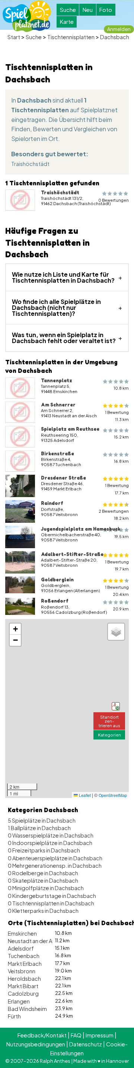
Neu (88, 9)
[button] (116, 706)
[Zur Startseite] (27, 16)
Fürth (14, 1016)
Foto (105, 9)
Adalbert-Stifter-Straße (72, 554)
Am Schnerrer (58, 405)
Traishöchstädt (30, 163)
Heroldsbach (24, 978)
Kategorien (109, 734)
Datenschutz (85, 1044)
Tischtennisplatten (71, 37)
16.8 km (121, 461)
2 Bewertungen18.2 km (114, 515)
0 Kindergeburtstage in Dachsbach (52, 895)
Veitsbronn (21, 971)
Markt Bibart (23, 986)
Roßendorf (54, 601)
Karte (67, 21)
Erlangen (19, 1001)
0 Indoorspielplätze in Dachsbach (50, 842)
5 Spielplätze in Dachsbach (42, 820)
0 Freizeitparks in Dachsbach (44, 850)
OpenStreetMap (113, 795)
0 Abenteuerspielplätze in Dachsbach (55, 858)
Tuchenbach (23, 955)
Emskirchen (22, 933)
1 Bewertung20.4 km (117, 591)
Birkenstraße (57, 453)
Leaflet (84, 795)
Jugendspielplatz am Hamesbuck (80, 529)
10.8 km (121, 388)
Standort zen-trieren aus (109, 721)
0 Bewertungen (113, 200)
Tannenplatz (56, 380)
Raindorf (52, 503)
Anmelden (119, 29)
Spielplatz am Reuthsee (70, 429)
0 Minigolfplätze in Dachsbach (46, 888)
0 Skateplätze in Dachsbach (43, 880)
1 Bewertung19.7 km (117, 565)
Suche (68, 9)
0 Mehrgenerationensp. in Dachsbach (55, 865)
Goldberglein (57, 579)
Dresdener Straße (63, 478)
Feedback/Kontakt (42, 1035)
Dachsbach (114, 37)
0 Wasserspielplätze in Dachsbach (50, 835)
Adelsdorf (21, 948)
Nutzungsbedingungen (35, 1044)
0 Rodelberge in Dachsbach (43, 873)
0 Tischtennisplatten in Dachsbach (51, 903)
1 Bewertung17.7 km (117, 489)
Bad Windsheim (27, 1008)
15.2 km (121, 436)
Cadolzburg (23, 993)
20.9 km (121, 608)
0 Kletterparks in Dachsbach (43, 910)
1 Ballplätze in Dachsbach (39, 827)
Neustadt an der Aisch (35, 940)
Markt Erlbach (25, 963)
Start (13, 37)
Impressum (100, 1035)
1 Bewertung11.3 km (117, 416)
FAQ (76, 1035)
